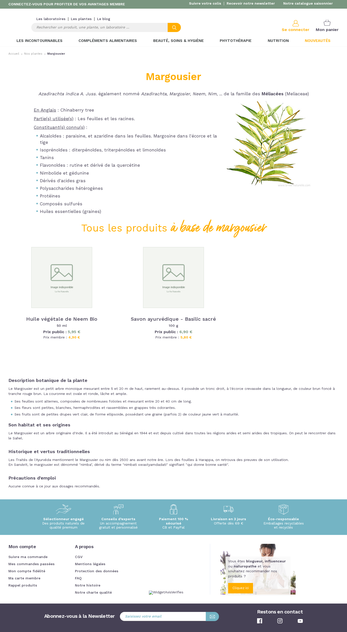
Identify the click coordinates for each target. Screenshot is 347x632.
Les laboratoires (51, 19)
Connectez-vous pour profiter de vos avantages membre (66, 4)
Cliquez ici (240, 588)
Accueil (13, 53)
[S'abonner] (212, 616)
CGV (79, 557)
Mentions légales (90, 564)
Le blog (103, 19)
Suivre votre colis (205, 3)
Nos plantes (33, 53)
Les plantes (81, 19)
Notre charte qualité (93, 592)
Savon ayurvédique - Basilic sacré (173, 319)
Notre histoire (87, 585)
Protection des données (96, 571)
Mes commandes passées (31, 564)
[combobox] (106, 27)
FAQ (78, 578)
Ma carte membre (24, 578)
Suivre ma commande (28, 557)
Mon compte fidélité (26, 571)
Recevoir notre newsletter (251, 3)
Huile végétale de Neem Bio (61, 319)
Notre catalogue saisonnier (308, 3)
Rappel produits (22, 585)
